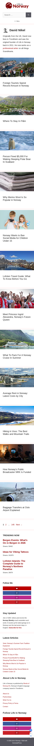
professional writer (10, 48)
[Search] (28, 14)
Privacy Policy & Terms (10, 703)
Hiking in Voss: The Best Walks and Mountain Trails (16, 432)
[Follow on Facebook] (17, 593)
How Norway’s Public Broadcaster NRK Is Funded (17, 470)
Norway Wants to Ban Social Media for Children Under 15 (15, 238)
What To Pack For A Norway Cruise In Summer (17, 356)
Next (19, 525)
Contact (5, 706)
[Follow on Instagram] (17, 597)
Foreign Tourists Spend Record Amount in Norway (16, 84)
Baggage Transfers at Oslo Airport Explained (16, 508)
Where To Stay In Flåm (14, 121)
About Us (6, 693)
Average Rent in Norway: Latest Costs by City (15, 394)
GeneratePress (17, 743)
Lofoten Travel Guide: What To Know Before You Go (16, 277)
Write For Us (7, 700)
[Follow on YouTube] (17, 588)
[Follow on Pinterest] (17, 602)
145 (13, 525)
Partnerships (7, 697)
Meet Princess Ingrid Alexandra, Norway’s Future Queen (17, 317)
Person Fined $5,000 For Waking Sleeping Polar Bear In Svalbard (17, 159)
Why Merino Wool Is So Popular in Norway (14, 198)
